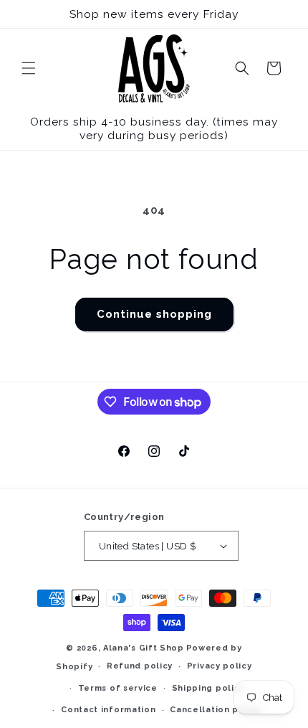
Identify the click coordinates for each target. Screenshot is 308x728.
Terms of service (118, 688)
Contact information (108, 709)
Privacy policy (219, 666)
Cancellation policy (215, 709)
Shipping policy (208, 688)
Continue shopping (154, 314)
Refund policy (140, 666)
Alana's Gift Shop (143, 648)
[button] (28, 68)
